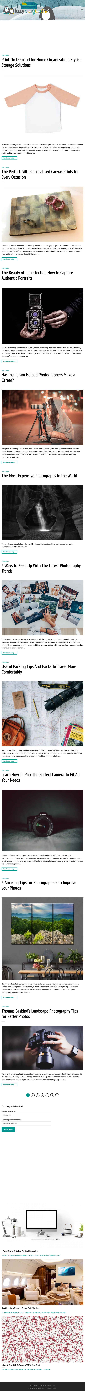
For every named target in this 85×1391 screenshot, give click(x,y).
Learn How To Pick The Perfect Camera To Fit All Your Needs (41, 777)
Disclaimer (40, 1388)
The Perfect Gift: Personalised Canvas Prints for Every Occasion (40, 174)
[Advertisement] (42, 36)
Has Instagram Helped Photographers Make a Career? (38, 377)
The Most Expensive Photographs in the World (39, 475)
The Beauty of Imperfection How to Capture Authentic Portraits (37, 275)
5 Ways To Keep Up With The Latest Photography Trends (41, 568)
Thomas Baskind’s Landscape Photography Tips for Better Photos (40, 1013)
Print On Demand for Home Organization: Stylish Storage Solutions (41, 62)
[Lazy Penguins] (23, 10)
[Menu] (82, 10)
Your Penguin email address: (11, 1120)
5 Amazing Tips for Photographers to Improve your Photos (39, 885)
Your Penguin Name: (9, 1111)
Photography (5, 55)
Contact (32, 1388)
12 (52, 1095)
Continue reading (9, 158)
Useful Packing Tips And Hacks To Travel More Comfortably (39, 669)
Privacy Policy (51, 1388)
